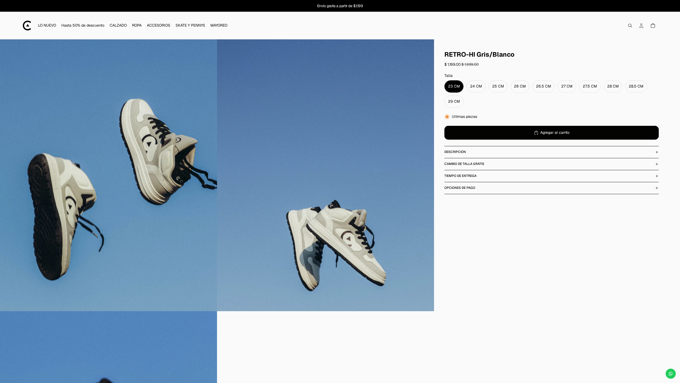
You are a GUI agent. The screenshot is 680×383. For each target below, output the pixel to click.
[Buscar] (630, 25)
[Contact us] (671, 374)
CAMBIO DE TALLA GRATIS (464, 164)
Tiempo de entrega (460, 176)
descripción (455, 152)
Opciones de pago (459, 188)
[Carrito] (653, 25)
